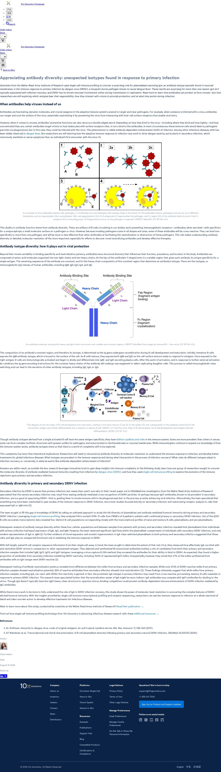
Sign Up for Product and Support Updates (161, 704)
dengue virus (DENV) (109, 471)
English (180, 766)
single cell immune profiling (157, 471)
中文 (188, 766)
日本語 (197, 766)
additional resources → (146, 613)
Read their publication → (130, 606)
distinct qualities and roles (130, 439)
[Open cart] (2, 40)
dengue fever (33, 133)
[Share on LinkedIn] (2, 677)
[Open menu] (3, 65)
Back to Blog (9, 69)
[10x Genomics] (30, 719)
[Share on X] (5, 677)
